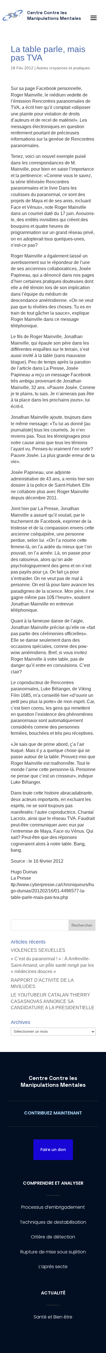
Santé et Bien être (53, 1317)
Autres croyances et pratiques (63, 68)
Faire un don (53, 1149)
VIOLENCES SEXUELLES (38, 950)
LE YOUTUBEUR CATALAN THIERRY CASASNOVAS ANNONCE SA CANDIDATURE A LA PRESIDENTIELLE (52, 1001)
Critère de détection (53, 1237)
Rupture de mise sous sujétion (53, 1252)
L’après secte (53, 1266)
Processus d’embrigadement (53, 1207)
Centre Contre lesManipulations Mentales (53, 1081)
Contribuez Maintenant (53, 1113)
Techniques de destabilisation (53, 1222)
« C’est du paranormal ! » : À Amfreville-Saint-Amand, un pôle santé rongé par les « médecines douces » (52, 965)
